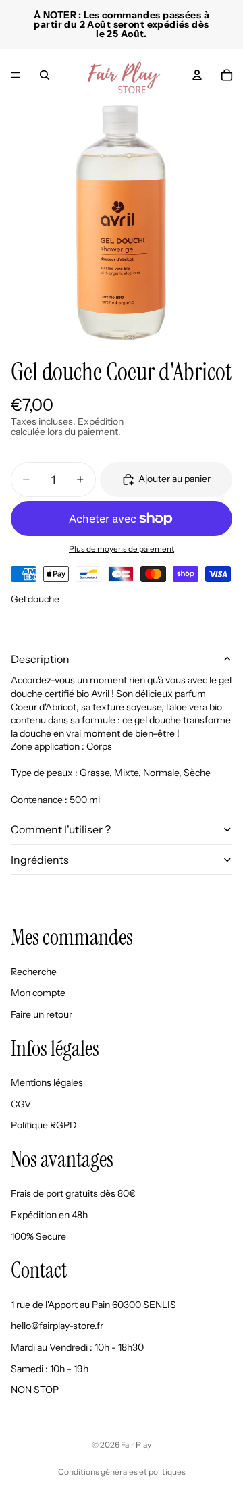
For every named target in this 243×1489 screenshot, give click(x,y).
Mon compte (38, 993)
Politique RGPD (44, 1125)
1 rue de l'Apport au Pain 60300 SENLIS (93, 1305)
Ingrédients (40, 859)
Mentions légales (47, 1082)
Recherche (34, 972)
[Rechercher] (44, 75)
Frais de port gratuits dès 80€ (73, 1193)
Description (40, 659)
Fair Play (136, 1445)
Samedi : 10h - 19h (49, 1368)
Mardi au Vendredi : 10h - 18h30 (77, 1347)
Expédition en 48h (49, 1215)
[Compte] (197, 75)
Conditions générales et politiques (122, 1472)
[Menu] (15, 74)
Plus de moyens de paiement (121, 549)
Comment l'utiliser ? (61, 829)
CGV (21, 1104)
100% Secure (38, 1236)
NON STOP (35, 1390)
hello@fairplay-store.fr (57, 1326)
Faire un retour (41, 1014)
